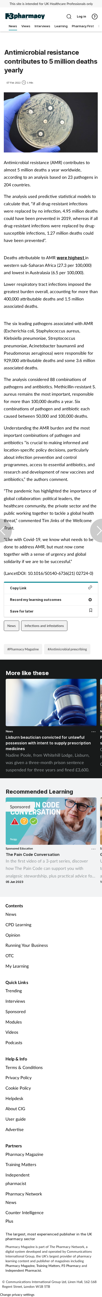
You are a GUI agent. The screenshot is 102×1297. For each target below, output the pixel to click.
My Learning (17, 966)
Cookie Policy (18, 1088)
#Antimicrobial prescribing (67, 649)
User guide (15, 1119)
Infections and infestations (44, 626)
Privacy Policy (18, 1077)
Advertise (14, 1129)
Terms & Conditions (24, 1067)
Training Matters (20, 1164)
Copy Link (18, 588)
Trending (13, 990)
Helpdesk (14, 1098)
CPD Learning (18, 924)
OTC (9, 955)
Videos (11, 1032)
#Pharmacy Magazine (23, 649)
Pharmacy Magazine (24, 1154)
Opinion (12, 935)
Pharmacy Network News (23, 1198)
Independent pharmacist (17, 1179)
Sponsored (15, 1011)
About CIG (15, 1108)
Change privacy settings (17, 1295)
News (11, 626)
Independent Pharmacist (23, 1270)
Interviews (15, 1001)
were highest (71, 257)
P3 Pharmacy (71, 1266)
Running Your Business (26, 945)
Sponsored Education (19, 848)
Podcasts (13, 1042)
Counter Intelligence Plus (24, 1217)
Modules (13, 1021)
